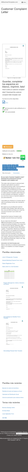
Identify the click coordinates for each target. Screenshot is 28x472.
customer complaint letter (8, 166)
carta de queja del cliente (19, 166)
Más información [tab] (6, 173)
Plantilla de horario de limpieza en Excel (12, 391)
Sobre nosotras (18, 435)
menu (25, 2)
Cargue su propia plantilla (21, 433)
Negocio (9, 165)
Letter (13, 165)
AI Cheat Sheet (6, 410)
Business (4, 165)
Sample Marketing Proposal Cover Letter (12, 260)
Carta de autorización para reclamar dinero (13, 397)
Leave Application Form (8, 414)
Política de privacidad (10, 433)
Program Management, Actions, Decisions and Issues (14, 283)
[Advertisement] (14, 28)
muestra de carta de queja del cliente (10, 169)
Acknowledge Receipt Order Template (13, 351)
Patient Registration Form (8, 263)
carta (17, 165)
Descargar (8, 147)
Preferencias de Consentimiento (8, 432)
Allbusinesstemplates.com (6, 438)
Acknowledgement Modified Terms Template (12, 317)
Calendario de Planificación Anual (10, 394)
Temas (8, 435)
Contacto (19, 432)
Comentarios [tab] (16, 173)
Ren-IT (21, 438)
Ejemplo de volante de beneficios (10, 388)
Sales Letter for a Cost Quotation (10, 266)
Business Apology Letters (8, 407)
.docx (6, 102)
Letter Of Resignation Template (10, 257)
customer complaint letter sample (9, 168)
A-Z (12, 435)
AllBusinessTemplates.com (9, 2)
